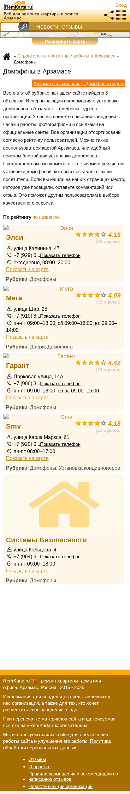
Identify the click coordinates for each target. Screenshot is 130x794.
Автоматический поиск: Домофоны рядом (78, 83)
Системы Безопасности (46, 540)
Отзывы (71, 27)
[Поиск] (23, 26)
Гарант (17, 366)
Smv (13, 426)
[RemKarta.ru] (30, 5)
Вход (121, 5)
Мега (14, 298)
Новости (47, 27)
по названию (46, 217)
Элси (14, 237)
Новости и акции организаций (60, 786)
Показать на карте (27, 269)
